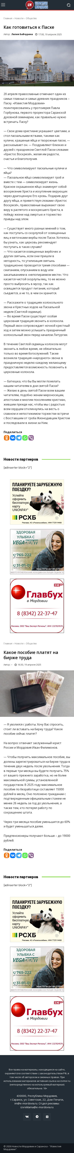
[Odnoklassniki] (6, 438)
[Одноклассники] (47, 1117)
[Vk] (27, 1117)
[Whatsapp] (25, 438)
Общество (31, 18)
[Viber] (31, 438)
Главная (8, 18)
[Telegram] (19, 438)
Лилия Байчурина (22, 34)
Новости (19, 18)
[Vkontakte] (12, 438)
